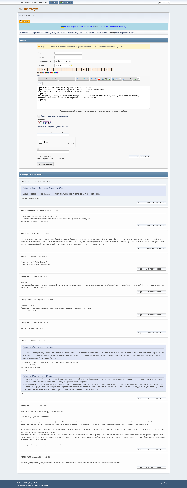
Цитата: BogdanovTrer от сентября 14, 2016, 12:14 (43, 188)
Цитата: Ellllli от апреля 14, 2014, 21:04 (39, 347)
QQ (141, 203)
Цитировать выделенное (155, 203)
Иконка (41, 65)
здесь (96, 27)
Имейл (41, 57)
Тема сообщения (45, 61)
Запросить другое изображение (59, 127)
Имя (39, 53)
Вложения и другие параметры (54, 116)
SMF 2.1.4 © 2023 (22, 483)
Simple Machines (34, 483)
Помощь (159, 483)
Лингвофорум (28, 9)
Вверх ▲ (167, 483)
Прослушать (41, 127)
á (37, 75)
